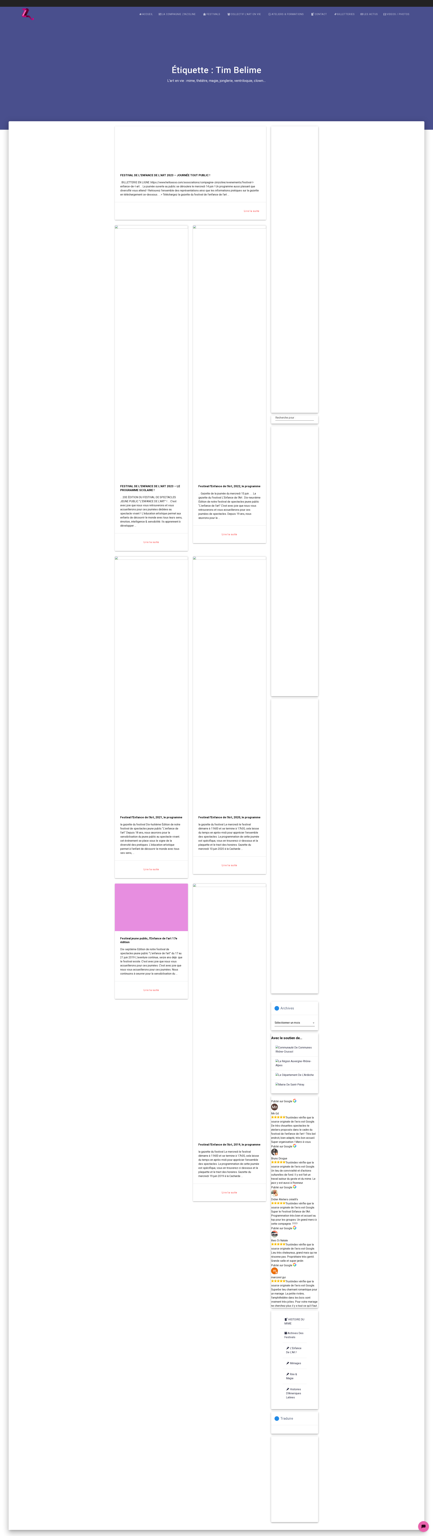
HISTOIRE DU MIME (294, 1321)
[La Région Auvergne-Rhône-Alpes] (295, 1063)
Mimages (295, 1363)
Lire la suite (251, 211)
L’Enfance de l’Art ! (293, 1350)
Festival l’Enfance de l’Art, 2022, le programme (229, 486)
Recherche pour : (285, 417)
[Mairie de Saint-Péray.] (290, 1085)
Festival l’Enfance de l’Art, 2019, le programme (229, 1144)
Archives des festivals (293, 1335)
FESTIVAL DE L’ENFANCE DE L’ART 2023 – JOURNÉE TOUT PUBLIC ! (165, 175)
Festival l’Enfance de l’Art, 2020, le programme (229, 817)
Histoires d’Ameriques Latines (293, 1393)
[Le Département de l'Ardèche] (295, 1075)
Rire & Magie (291, 1376)
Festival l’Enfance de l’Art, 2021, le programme (151, 817)
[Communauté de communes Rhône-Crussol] (295, 1050)
